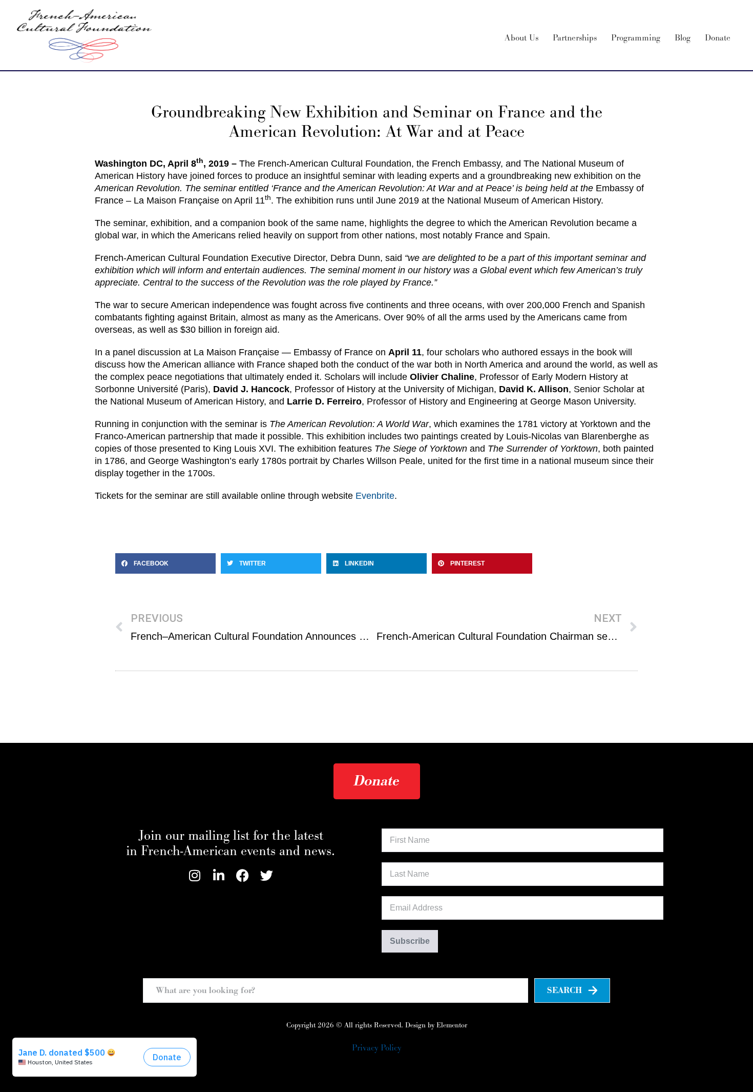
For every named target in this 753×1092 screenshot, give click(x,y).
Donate (717, 38)
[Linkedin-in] (218, 875)
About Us (521, 38)
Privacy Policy (376, 1048)
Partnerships (575, 38)
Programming (635, 38)
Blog (683, 38)
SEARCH (564, 990)
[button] (165, 563)
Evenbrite (374, 496)
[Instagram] (194, 875)
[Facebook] (242, 875)
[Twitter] (266, 875)
